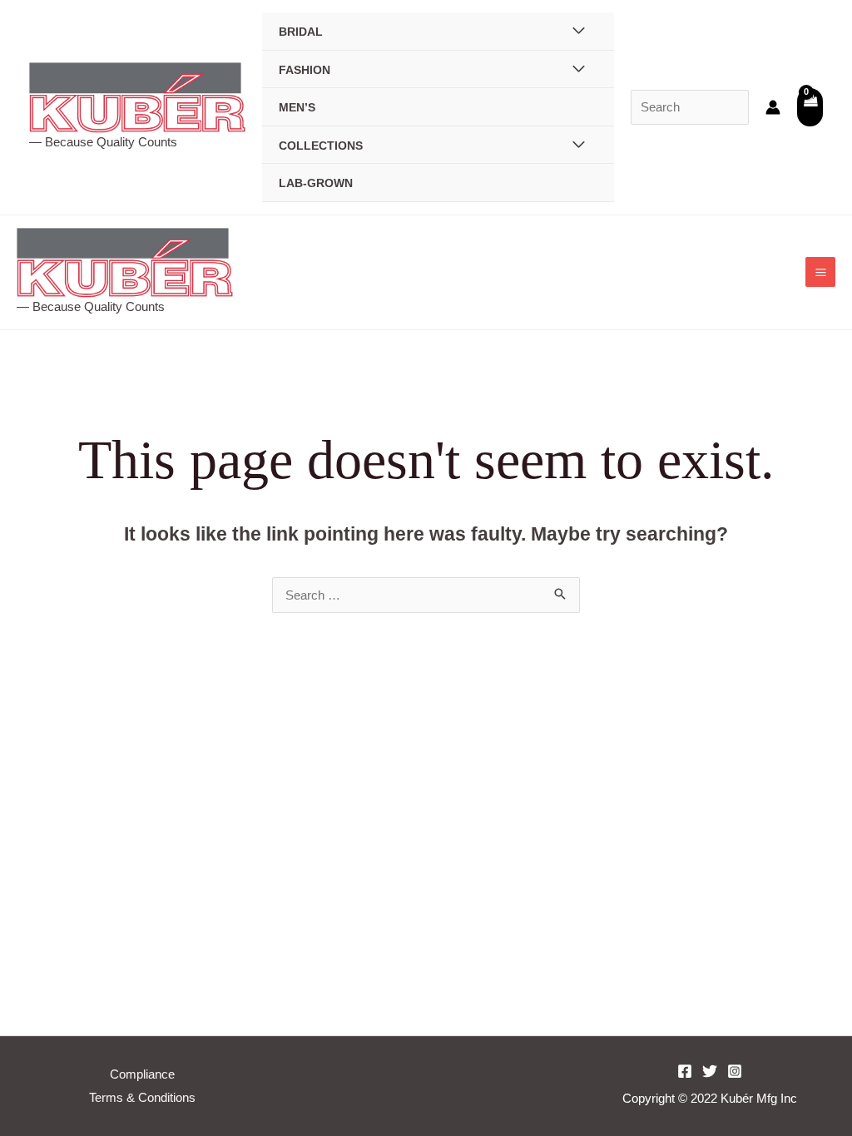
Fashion (304, 70)
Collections (321, 146)
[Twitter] (709, 1071)
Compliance (142, 1074)
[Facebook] (684, 1071)
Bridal (301, 32)
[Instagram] (734, 1071)
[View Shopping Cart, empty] (810, 107)
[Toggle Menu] (579, 31)
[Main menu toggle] (820, 272)
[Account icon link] (772, 107)
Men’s (297, 107)
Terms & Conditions (142, 1097)
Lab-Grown (316, 183)
